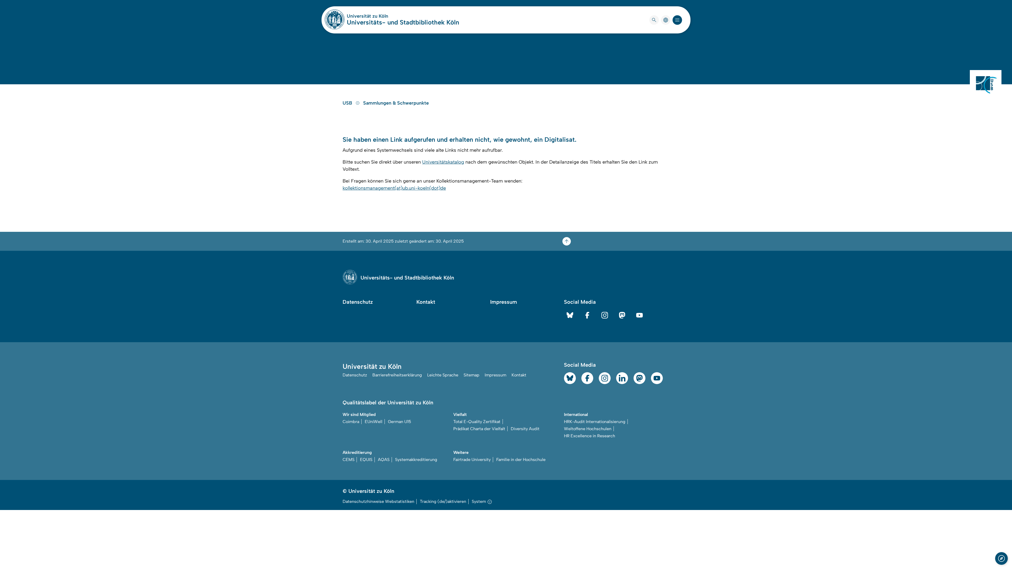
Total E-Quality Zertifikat (476, 421)
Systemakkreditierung (416, 459)
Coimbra (351, 421)
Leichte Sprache (442, 374)
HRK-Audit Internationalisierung (594, 421)
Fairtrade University (472, 459)
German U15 (399, 421)
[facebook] (587, 315)
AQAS (384, 459)
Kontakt (425, 302)
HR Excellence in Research (589, 435)
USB (348, 103)
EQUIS (366, 459)
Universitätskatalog (443, 162)
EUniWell (373, 421)
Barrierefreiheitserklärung (397, 374)
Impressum (503, 302)
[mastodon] (622, 315)
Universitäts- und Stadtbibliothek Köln (403, 22)
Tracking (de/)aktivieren (443, 501)
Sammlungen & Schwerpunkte (396, 103)
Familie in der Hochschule (521, 459)
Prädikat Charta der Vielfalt (479, 428)
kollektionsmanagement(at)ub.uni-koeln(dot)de (394, 188)
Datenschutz (358, 302)
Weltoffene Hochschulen (587, 428)
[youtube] (639, 315)
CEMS (348, 459)
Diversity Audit (525, 428)
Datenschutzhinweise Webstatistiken (378, 501)
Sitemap (471, 374)
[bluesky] (570, 315)
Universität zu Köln (383, 16)
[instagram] (605, 315)
